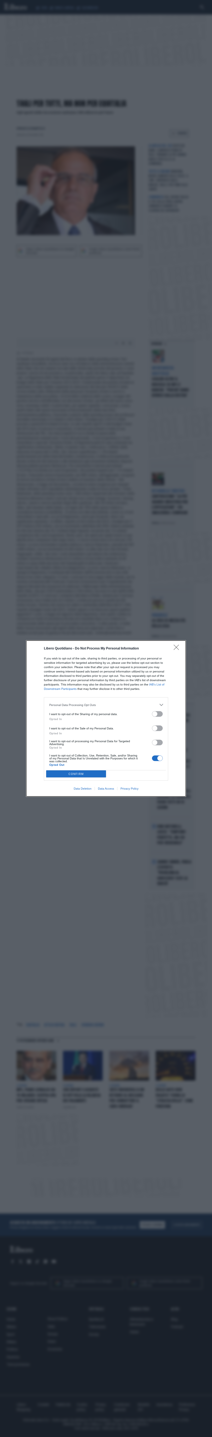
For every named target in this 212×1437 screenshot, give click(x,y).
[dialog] (106, 718)
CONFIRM (76, 774)
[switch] (157, 714)
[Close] (178, 649)
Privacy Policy (129, 788)
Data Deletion (83, 788)
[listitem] (106, 705)
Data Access (106, 788)
